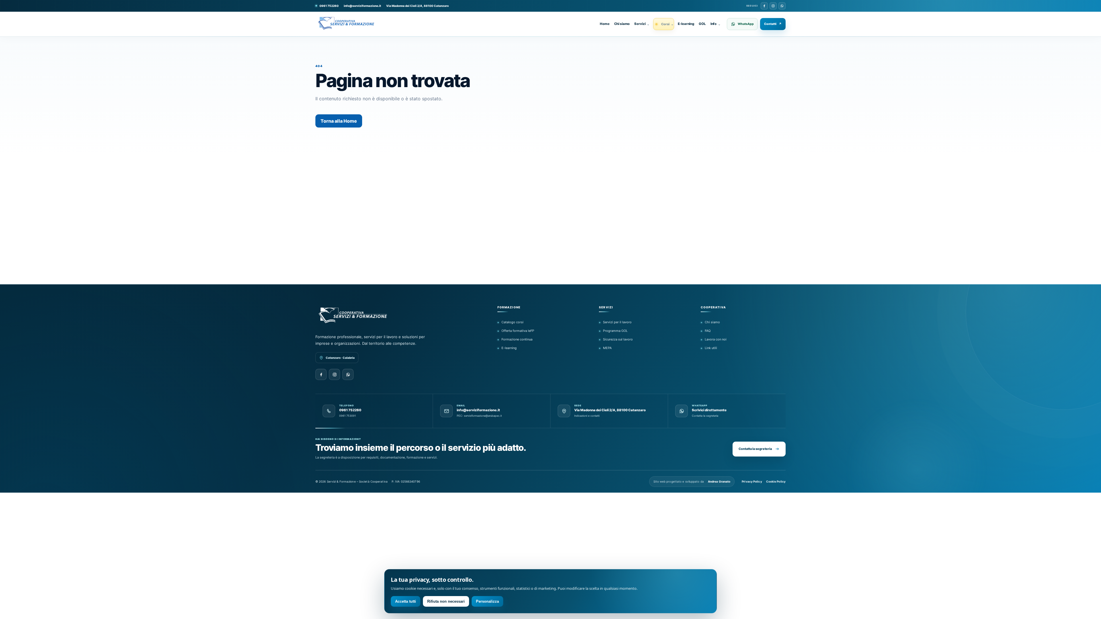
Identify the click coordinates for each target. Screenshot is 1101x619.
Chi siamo (622, 24)
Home (604, 24)
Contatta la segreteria (755, 449)
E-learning (686, 24)
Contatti (773, 24)
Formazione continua (516, 339)
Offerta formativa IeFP (517, 331)
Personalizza (487, 601)
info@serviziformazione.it (362, 5)
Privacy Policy (752, 481)
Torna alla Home (339, 121)
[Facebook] (764, 5)
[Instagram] (773, 5)
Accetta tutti (405, 601)
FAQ (707, 331)
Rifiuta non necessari (446, 601)
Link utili (711, 348)
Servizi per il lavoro (617, 322)
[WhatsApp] (782, 5)
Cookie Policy (776, 481)
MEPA (607, 348)
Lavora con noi (716, 339)
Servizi (641, 24)
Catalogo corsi (512, 322)
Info (715, 24)
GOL (702, 24)
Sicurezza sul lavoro (618, 339)
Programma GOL (615, 331)
